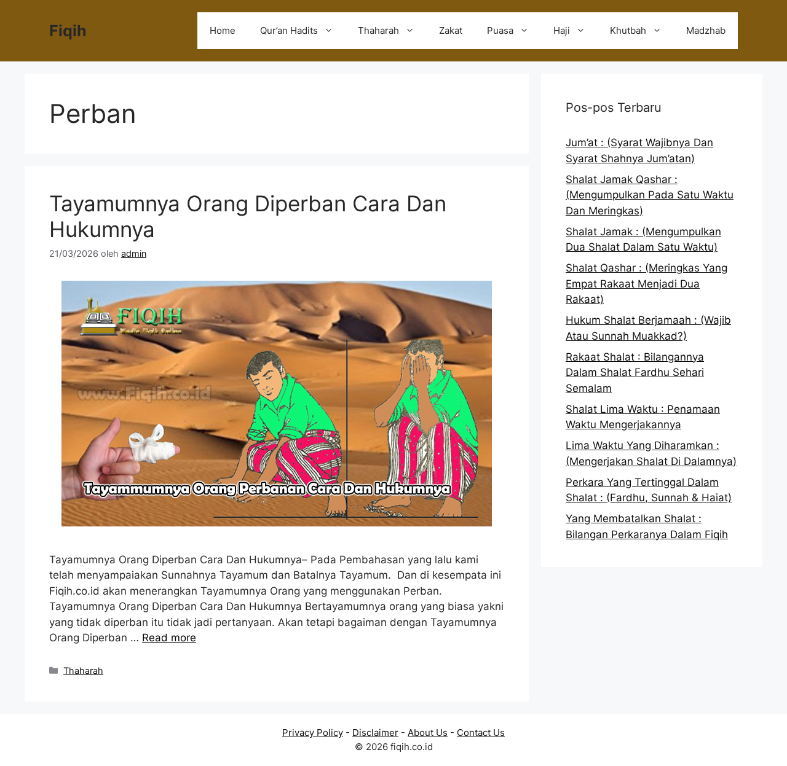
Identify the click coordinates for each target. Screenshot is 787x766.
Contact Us (481, 732)
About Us (428, 732)
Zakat (450, 30)
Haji (561, 30)
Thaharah (378, 30)
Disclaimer (375, 732)
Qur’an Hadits (289, 30)
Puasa (500, 30)
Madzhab (706, 30)
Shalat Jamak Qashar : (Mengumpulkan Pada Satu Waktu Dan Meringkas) (650, 195)
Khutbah (628, 30)
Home (222, 30)
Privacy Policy (312, 732)
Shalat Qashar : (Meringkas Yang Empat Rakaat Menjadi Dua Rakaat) (646, 283)
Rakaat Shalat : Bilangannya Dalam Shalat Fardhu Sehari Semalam (635, 372)
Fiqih (68, 30)
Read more (169, 637)
